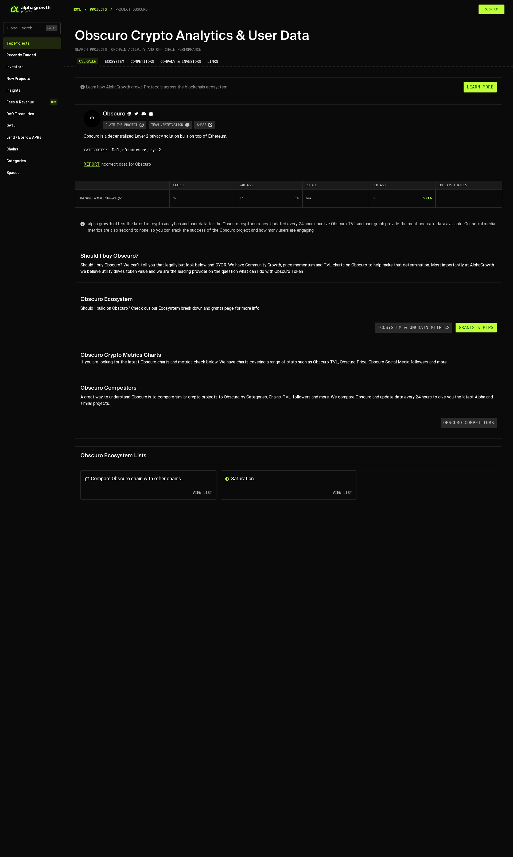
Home (77, 9)
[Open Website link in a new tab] (129, 114)
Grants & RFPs (476, 327)
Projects (98, 9)
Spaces (13, 172)
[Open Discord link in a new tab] (143, 114)
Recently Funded (21, 55)
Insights (13, 90)
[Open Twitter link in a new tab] (136, 114)
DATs (10, 125)
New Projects (18, 78)
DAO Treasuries (20, 114)
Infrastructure (134, 150)
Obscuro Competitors (468, 422)
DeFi (115, 150)
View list (202, 492)
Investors (15, 67)
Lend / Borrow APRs (23, 137)
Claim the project (121, 125)
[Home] (30, 9)
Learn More (480, 87)
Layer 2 (155, 150)
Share (201, 125)
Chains (12, 149)
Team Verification (167, 125)
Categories (16, 161)
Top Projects (18, 43)
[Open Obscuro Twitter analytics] (120, 198)
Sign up (491, 9)
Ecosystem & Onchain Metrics (414, 327)
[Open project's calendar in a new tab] (151, 114)
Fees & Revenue (31, 102)
